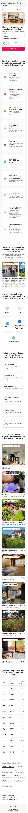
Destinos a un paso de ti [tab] (8, 766)
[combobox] (13, 38)
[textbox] (7, 44)
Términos (16, 810)
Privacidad (10, 810)
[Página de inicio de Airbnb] (3, 9)
